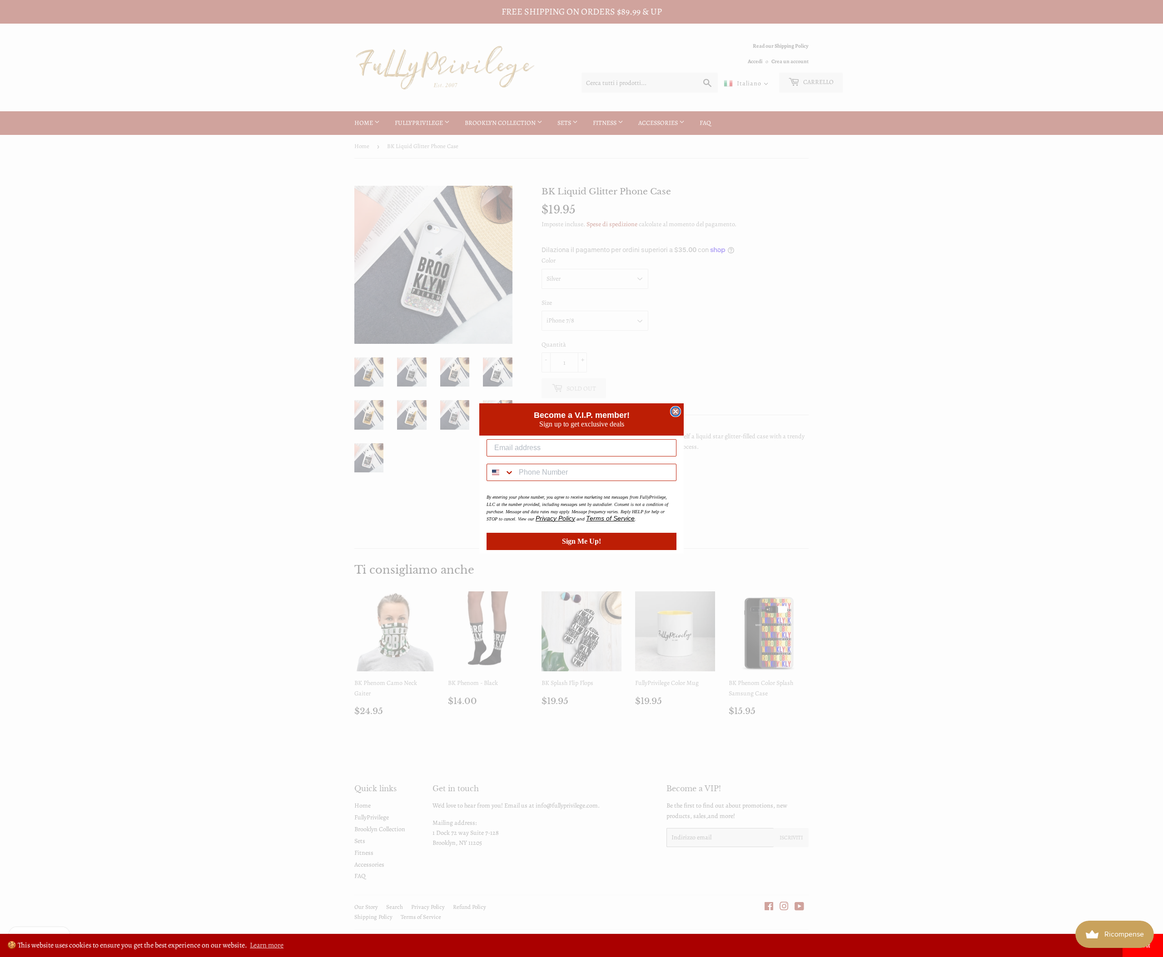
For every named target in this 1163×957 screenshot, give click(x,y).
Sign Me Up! (581, 541)
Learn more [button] (266, 945)
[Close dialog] (675, 411)
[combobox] (500, 472)
